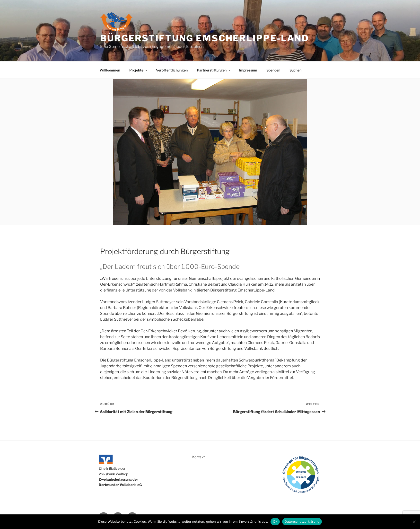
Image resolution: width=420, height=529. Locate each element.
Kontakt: (198, 457)
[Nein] (413, 521)
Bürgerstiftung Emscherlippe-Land (204, 38)
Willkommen (110, 70)
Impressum (248, 70)
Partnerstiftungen (212, 70)
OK (275, 521)
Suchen (295, 70)
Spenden (273, 70)
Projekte (136, 70)
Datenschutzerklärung (302, 521)
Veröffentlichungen (172, 70)
